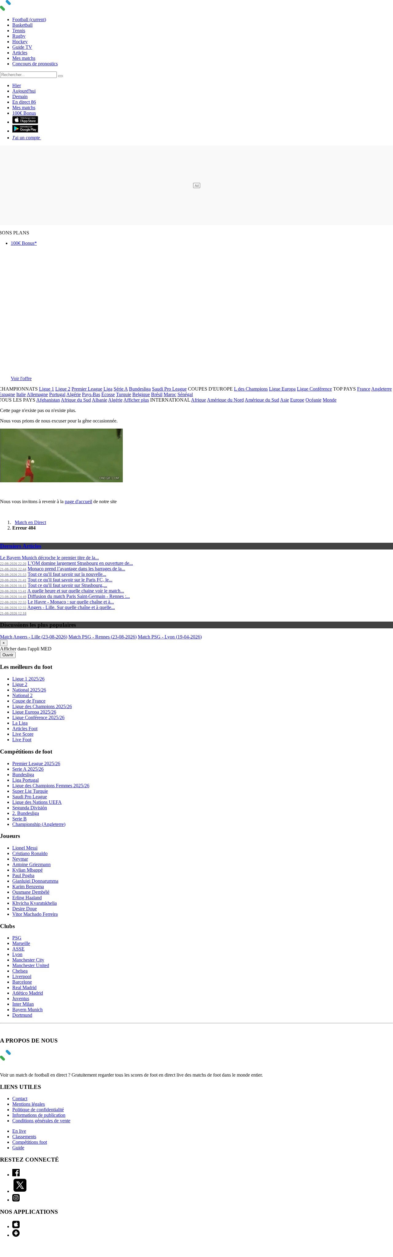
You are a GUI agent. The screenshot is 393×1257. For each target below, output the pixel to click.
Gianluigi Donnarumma (35, 881)
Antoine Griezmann (31, 864)
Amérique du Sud (262, 400)
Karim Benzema (28, 886)
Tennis (18, 30)
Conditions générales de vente (41, 1120)
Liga (107, 388)
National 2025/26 (29, 689)
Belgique (141, 394)
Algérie (73, 394)
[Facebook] (16, 1174)
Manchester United (30, 965)
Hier (16, 85)
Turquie (123, 394)
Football (29, 19)
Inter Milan (23, 1004)
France (363, 388)
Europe (297, 400)
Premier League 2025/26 (36, 763)
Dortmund (22, 1015)
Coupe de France (28, 701)
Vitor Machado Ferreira (35, 914)
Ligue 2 (62, 388)
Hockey (20, 41)
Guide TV (22, 47)
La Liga (20, 723)
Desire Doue (24, 908)
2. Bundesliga (25, 813)
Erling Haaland (27, 897)
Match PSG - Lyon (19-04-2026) (170, 636)
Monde (330, 400)
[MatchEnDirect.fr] (20, 9)
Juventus (20, 998)
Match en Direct (30, 522)
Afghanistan (48, 400)
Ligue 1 (46, 388)
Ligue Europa (282, 388)
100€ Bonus (24, 113)
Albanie (99, 400)
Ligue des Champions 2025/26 (42, 706)
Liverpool (21, 976)
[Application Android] (16, 1235)
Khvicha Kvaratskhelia (34, 903)
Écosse (108, 394)
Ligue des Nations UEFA (37, 802)
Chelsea (20, 971)
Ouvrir (7, 655)
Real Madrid (24, 987)
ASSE (18, 948)
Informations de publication (38, 1115)
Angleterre (381, 388)
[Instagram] (16, 1199)
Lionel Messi (24, 847)
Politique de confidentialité (38, 1109)
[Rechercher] (60, 76)
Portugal (57, 394)
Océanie (313, 400)
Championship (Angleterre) (38, 824)
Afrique (198, 400)
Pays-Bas (91, 394)
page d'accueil (78, 501)
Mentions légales (28, 1104)
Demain (20, 96)
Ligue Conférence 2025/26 (38, 717)
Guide (18, 1147)
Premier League (87, 388)
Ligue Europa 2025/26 (34, 712)
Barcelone (22, 982)
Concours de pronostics (35, 63)
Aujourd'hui (24, 91)
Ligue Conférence (314, 388)
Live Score (22, 734)
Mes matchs (23, 58)
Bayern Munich (27, 1009)
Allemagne (37, 394)
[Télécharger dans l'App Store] (25, 122)
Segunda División (29, 807)
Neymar (20, 859)
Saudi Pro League (169, 388)
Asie (284, 400)
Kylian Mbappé (27, 870)
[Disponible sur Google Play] (25, 130)
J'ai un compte (26, 137)
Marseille (21, 943)
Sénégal (185, 394)
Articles (19, 52)
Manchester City (28, 959)
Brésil (156, 394)
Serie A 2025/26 (28, 769)
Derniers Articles (20, 546)
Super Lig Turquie (30, 791)
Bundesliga (140, 388)
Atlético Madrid (27, 993)
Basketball (22, 25)
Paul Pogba (23, 875)
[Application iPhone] (16, 1226)
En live (19, 1131)
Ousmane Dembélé (30, 892)
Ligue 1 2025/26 (28, 678)
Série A (121, 388)
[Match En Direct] (20, 1059)
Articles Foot (24, 728)
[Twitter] (20, 1191)
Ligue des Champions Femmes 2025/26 (50, 785)
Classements (24, 1136)
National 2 (22, 695)
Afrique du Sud (76, 400)
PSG (16, 937)
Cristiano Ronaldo (30, 853)
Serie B (19, 818)
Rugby (18, 36)
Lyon (17, 954)
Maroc (170, 394)
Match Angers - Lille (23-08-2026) (33, 636)
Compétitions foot (29, 1142)
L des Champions (251, 388)
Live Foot (21, 739)
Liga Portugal (25, 780)
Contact (19, 1098)
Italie (21, 394)
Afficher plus (136, 400)
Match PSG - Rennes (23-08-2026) (102, 636)
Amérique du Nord (225, 400)
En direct (24, 102)
